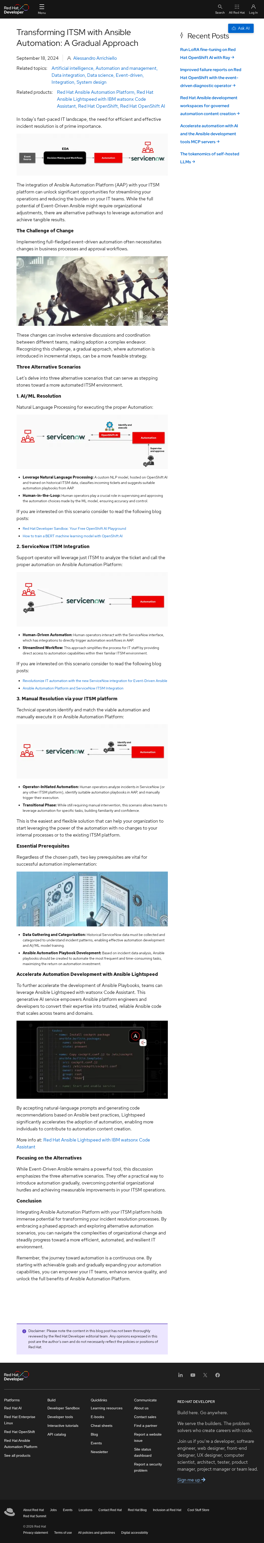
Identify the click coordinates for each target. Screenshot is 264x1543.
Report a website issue (148, 1437)
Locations (85, 1510)
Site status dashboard (143, 1452)
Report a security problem (148, 1467)
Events (96, 1443)
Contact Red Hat (110, 1510)
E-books (97, 1417)
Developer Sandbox (63, 1408)
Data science (100, 75)
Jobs (53, 1510)
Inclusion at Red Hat (167, 1510)
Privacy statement (35, 1533)
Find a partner (145, 1425)
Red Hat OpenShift (98, 106)
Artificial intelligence (72, 68)
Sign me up (189, 1480)
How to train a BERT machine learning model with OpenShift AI (73, 536)
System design (91, 82)
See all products (17, 1455)
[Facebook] (217, 1376)
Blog (94, 1434)
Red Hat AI (13, 1408)
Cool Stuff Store (198, 1510)
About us (141, 1408)
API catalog (56, 1434)
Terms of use (63, 1533)
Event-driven (129, 75)
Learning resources (106, 1408)
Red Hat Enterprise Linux (19, 1420)
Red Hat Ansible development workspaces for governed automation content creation (208, 105)
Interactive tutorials (62, 1425)
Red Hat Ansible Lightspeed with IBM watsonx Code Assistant (105, 99)
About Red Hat (33, 1510)
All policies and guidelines (96, 1533)
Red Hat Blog (137, 1510)
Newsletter (99, 1452)
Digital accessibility (134, 1533)
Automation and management (126, 68)
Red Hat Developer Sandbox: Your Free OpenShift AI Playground (74, 528)
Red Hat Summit (34, 1516)
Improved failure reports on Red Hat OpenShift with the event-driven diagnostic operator (210, 77)
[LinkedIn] (180, 1376)
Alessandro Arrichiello (95, 58)
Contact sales (145, 1417)
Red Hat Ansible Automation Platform (95, 92)
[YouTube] (193, 1376)
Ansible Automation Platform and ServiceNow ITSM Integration (73, 688)
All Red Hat (237, 13)
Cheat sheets (101, 1425)
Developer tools (60, 1417)
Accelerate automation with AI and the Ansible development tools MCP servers (209, 133)
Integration (63, 82)
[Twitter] (205, 1376)
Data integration (68, 75)
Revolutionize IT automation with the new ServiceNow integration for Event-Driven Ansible (95, 680)
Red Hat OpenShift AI (142, 106)
